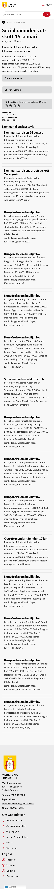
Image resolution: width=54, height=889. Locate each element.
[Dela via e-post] (18, 105)
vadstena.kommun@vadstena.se (18, 803)
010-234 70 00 (18, 795)
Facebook (11, 859)
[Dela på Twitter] (10, 105)
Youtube (11, 865)
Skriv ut (20, 41)
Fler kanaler (12, 876)
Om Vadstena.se (14, 820)
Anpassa (10, 842)
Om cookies (11, 848)
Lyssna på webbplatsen (17, 837)
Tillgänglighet (12, 831)
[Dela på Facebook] (6, 105)
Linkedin (11, 870)
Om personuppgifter (16, 825)
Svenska (12, 887)
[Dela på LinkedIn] (14, 105)
